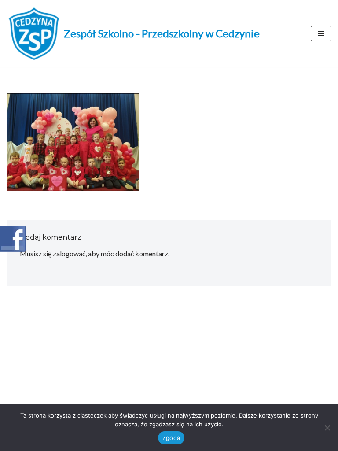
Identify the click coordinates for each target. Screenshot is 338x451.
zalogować (69, 253)
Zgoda (171, 437)
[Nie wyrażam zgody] (327, 427)
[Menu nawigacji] (321, 33)
